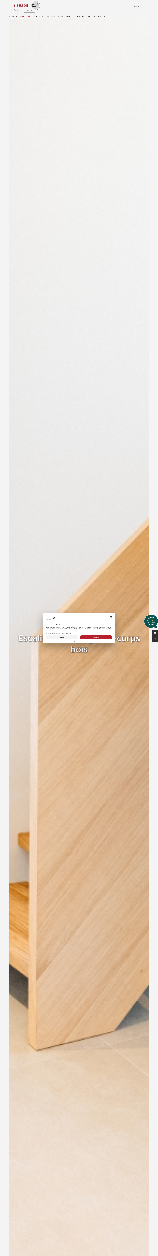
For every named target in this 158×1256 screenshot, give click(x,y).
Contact (136, 6)
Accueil (13, 16)
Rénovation (38, 16)
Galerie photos (55, 16)
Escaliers (25, 16)
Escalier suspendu (76, 16)
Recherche (127, 7)
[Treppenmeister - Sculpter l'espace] (26, 7)
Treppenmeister (96, 16)
